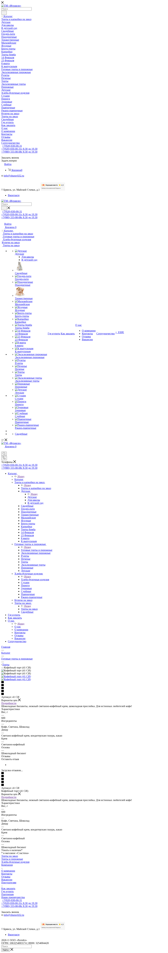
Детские (32, 497)
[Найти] (4, 13)
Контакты (6, 873)
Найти (6, 950)
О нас (17, 626)
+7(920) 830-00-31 (12, 145)
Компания (7, 864)
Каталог (18, 479)
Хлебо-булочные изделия (35, 579)
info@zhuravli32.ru (14, 175)
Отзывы (5, 876)
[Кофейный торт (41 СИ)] (16, 676)
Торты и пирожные (12, 859)
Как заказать (8, 888)
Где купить (7, 891)
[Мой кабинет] (2, 450)
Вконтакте (14, 195)
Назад (21, 476)
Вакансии (6, 879)
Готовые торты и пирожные (36, 550)
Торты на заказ (29, 609)
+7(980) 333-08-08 (19, 151)
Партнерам (7, 894)
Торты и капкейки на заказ (36, 488)
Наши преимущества (13, 897)
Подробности (8, 703)
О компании (8, 870)
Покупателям (8, 882)
